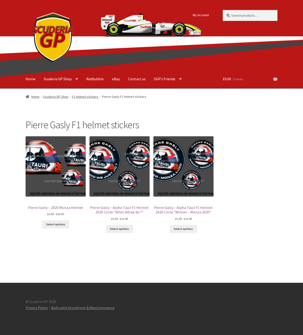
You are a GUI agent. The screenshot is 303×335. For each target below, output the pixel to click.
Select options (55, 224)
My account (201, 15)
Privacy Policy (37, 307)
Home (31, 78)
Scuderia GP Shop (58, 78)
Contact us (137, 78)
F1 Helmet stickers (85, 96)
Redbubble (95, 78)
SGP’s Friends (164, 78)
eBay (116, 78)
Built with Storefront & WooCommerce (83, 307)
